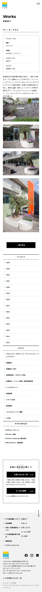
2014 (8, 324)
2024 (8, 262)
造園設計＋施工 (11, 369)
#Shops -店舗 (11, 434)
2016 (8, 312)
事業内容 (8, 541)
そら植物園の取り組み (12, 535)
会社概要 (8, 523)
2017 (8, 306)
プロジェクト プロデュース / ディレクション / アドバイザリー (22, 355)
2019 (8, 293)
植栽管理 (9, 393)
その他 (8, 418)
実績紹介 (24, 519)
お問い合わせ (26, 527)
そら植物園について (12, 519)
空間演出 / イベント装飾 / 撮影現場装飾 (19, 381)
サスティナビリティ (12, 545)
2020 (8, 287)
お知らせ (24, 523)
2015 (8, 318)
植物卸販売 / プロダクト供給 (16, 375)
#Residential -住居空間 (14, 443)
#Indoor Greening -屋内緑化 (16, 438)
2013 (8, 330)
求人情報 (24, 536)
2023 (8, 269)
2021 (8, 281)
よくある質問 (26, 532)
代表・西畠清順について (12, 528)
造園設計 (9, 363)
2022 (8, 275)
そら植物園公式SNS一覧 (12, 578)
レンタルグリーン (12, 387)
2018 (8, 299)
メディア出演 (10, 400)
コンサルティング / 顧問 (14, 412)
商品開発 (9, 406)
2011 (8, 342)
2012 (8, 336)
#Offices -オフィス (12, 430)
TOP (38, 515)
